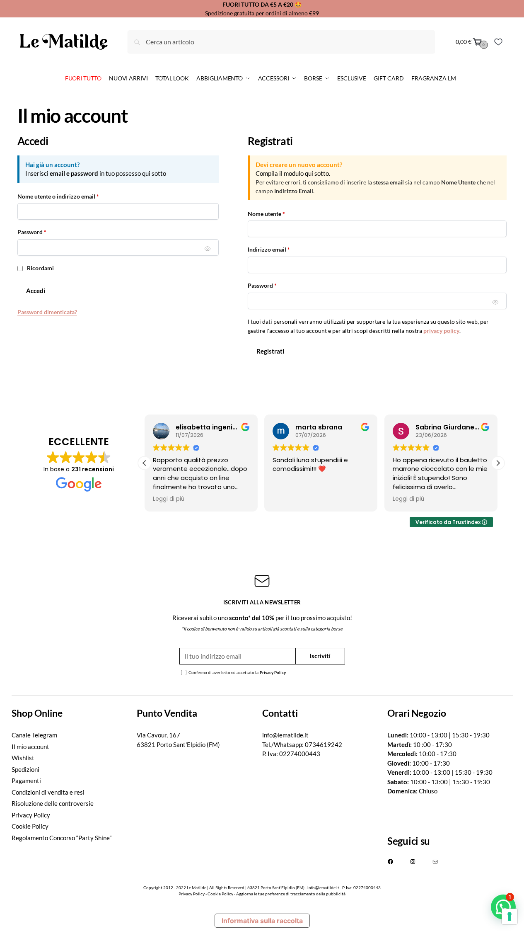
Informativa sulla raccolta (262, 920)
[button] (498, 463)
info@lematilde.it (285, 735)
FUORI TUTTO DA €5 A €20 (257, 4)
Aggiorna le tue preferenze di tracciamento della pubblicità (290, 893)
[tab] (74, 713)
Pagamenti (26, 780)
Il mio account (30, 746)
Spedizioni (25, 769)
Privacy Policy (273, 672)
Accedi (35, 290)
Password (43, 231)
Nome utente (278, 213)
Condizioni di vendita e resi (48, 792)
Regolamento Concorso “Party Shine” (61, 837)
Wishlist (23, 757)
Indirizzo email (281, 249)
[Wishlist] (498, 42)
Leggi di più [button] (168, 499)
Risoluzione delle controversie (53, 803)
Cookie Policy (30, 826)
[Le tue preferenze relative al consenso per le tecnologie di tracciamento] (509, 916)
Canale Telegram (34, 735)
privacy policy (441, 330)
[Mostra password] (207, 248)
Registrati (270, 351)
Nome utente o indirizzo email (70, 196)
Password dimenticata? (47, 311)
